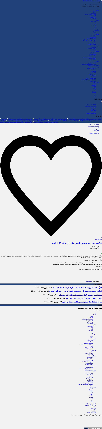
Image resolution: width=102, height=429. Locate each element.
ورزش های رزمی (91, 68)
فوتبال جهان (93, 76)
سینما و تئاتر (93, 52)
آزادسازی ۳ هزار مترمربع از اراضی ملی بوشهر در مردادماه (64, 120)
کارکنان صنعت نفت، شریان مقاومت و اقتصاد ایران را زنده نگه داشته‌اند (75, 291)
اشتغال (94, 11)
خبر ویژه (97, 239)
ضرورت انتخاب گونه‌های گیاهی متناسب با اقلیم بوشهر (82, 302)
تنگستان (94, 91)
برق (95, 28)
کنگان (94, 86)
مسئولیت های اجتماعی (93, 65)
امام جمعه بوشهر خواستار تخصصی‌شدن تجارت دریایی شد (80, 295)
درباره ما (94, 111)
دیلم (95, 96)
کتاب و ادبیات (92, 55)
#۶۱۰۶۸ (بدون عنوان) (90, 106)
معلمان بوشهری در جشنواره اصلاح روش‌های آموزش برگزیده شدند (50, 119)
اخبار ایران (93, 49)
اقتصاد (97, 10)
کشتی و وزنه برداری (91, 78)
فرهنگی (97, 51)
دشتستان (93, 85)
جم (95, 93)
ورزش (97, 66)
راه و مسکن (93, 17)
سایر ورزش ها (92, 74)
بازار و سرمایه (92, 15)
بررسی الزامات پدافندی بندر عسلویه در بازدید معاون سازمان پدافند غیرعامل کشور (27, 120)
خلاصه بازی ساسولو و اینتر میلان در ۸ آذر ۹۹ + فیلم (77, 243)
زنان (95, 41)
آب (95, 27)
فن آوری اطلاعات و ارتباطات (89, 64)
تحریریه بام (89, 281)
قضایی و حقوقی (92, 44)
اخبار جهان (93, 47)
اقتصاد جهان (93, 18)
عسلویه (94, 92)
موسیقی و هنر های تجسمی (89, 57)
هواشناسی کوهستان (91, 113)
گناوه (94, 88)
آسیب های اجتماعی (91, 38)
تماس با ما (93, 108)
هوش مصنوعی (92, 62)
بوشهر (94, 83)
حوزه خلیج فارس (92, 48)
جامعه (97, 34)
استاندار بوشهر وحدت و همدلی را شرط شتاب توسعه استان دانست (85, 119)
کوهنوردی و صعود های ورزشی (88, 79)
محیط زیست (93, 37)
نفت (95, 22)
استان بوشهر (96, 82)
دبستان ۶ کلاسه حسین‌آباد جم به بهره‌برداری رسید (83, 298)
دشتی (94, 89)
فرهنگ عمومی (92, 58)
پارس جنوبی (93, 21)
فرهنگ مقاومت (92, 59)
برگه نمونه (93, 107)
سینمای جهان (92, 54)
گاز (95, 24)
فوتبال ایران (93, 75)
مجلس (94, 32)
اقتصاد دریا (93, 13)
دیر (95, 95)
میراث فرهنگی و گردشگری (89, 39)
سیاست (97, 30)
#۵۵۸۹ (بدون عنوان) (91, 104)
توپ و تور (93, 71)
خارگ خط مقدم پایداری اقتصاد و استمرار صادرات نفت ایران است (16, 122)
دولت (94, 31)
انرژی (97, 20)
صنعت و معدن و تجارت (90, 14)
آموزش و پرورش (92, 42)
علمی (97, 61)
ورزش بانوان (93, 69)
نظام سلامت (93, 35)
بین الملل (97, 45)
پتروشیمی (93, 25)
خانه (98, 8)
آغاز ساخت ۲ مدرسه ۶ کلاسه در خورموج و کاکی (20, 119)
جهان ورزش (93, 72)
